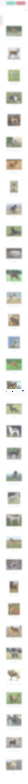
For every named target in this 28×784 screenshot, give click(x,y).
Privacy (21, 394)
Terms (24, 394)
